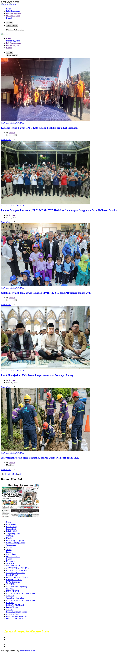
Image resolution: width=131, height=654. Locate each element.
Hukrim (9, 538)
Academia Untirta (13, 614)
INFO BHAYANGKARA (17, 616)
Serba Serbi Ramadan (15, 598)
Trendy (9, 550)
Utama (9, 522)
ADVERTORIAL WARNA (12, 123)
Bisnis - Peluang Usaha (15, 543)
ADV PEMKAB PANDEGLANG (20, 593)
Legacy (9, 559)
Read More (6, 140)
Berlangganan (12, 25)
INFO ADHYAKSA (14, 619)
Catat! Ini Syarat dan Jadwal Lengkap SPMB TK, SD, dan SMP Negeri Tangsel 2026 (46, 292)
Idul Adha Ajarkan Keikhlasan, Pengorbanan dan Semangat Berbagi (37, 375)
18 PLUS (10, 563)
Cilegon (9, 547)
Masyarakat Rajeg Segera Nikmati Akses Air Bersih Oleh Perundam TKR (40, 457)
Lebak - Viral (11, 531)
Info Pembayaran (13, 16)
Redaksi (12, 133)
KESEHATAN (12, 575)
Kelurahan (10, 561)
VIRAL (9, 609)
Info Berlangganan (13, 13)
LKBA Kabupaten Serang (16, 612)
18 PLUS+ (10, 584)
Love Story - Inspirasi (15, 540)
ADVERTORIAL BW (15, 573)
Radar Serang (11, 526)
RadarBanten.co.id (27, 651)
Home (8, 9)
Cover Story (11, 554)
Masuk (9, 23)
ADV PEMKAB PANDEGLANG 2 (21, 600)
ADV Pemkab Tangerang (16, 586)
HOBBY (10, 603)
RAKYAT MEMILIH (15, 605)
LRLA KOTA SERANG (16, 570)
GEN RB (10, 596)
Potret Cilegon (12, 607)
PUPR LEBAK (12, 591)
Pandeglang (11, 529)
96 (20, 474)
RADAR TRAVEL (14, 579)
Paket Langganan (13, 11)
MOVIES (10, 589)
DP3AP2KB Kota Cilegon (17, 577)
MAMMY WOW (13, 566)
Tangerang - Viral (13, 533)
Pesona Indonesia (13, 556)
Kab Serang (11, 524)
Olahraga (10, 536)
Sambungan (11, 545)
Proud (8, 552)
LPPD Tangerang (13, 582)
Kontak (9, 18)
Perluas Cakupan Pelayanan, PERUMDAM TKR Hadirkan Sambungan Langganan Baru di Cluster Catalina (59, 210)
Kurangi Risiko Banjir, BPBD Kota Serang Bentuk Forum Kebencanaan (39, 127)
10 (16, 474)
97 (22, 474)
